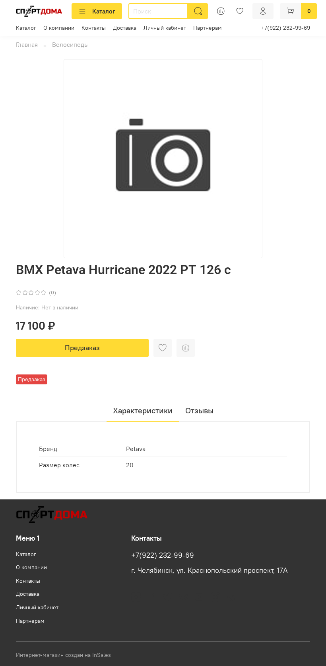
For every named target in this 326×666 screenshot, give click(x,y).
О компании (58, 27)
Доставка (124, 27)
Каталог (103, 11)
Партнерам (207, 27)
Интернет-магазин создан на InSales (63, 654)
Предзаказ (82, 347)
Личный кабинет (165, 27)
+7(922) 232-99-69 (285, 27)
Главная (27, 44)
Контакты (94, 27)
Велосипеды (70, 44)
